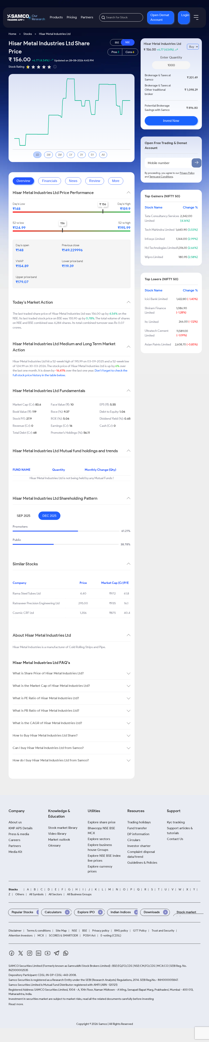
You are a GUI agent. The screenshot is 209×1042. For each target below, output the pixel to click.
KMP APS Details (20, 828)
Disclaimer (15, 931)
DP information (138, 834)
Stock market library (62, 828)
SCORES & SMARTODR (63, 935)
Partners (87, 17)
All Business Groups (79, 894)
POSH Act (89, 935)
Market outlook (59, 839)
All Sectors (55, 894)
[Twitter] (21, 954)
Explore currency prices (100, 868)
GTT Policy (140, 931)
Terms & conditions (39, 931)
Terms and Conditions (161, 176)
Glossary (54, 845)
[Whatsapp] (66, 954)
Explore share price (102, 822)
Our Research (38, 17)
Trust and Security (163, 931)
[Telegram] (56, 954)
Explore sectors (99, 839)
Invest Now (171, 120)
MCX (41, 935)
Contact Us (175, 839)
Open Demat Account (159, 17)
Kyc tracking (176, 822)
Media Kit (15, 852)
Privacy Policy (187, 172)
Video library (57, 834)
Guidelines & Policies (142, 862)
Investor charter (139, 846)
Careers (14, 840)
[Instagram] (30, 954)
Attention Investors (20, 935)
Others (19, 894)
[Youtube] (47, 954)
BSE (84, 931)
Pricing (72, 17)
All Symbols (36, 894)
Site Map (61, 931)
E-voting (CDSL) (111, 935)
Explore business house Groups (100, 847)
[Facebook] (12, 954)
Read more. (16, 1004)
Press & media (19, 834)
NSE (74, 931)
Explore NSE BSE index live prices (104, 858)
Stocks (27, 34)
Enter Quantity (171, 57)
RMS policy (121, 931)
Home (12, 34)
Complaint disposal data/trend (141, 854)
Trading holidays (139, 822)
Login (185, 15)
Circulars (133, 840)
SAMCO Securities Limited (25, 966)
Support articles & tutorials (180, 830)
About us (15, 822)
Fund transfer (137, 828)
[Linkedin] (39, 954)
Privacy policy (100, 931)
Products (56, 17)
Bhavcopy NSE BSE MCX (101, 830)
